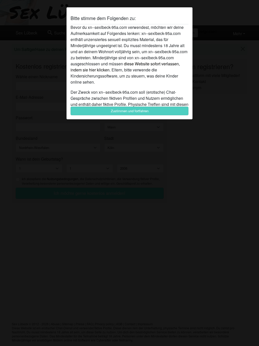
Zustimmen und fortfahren (129, 110)
